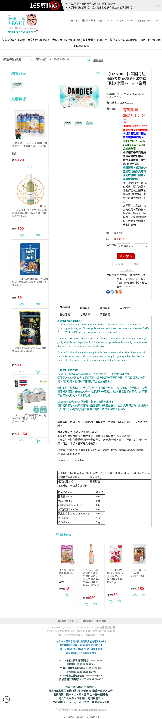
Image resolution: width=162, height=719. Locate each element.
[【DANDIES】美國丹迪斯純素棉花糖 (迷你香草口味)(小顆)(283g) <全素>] (79, 96)
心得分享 (85, 314)
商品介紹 (65, 306)
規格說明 (85, 308)
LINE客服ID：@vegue (68, 621)
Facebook (108, 20)
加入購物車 (125, 256)
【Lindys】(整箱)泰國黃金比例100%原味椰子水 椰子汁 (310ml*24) (29, 418)
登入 (77, 20)
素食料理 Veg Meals (38, 39)
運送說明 (105, 308)
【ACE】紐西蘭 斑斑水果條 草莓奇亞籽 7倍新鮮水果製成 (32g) (115, 576)
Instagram (119, 20)
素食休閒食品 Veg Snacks (66, 39)
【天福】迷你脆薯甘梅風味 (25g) (66, 573)
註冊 (71, 20)
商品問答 (125, 308)
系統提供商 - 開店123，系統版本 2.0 (81, 717)
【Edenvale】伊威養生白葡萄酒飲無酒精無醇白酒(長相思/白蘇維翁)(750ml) (29, 213)
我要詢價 (105, 314)
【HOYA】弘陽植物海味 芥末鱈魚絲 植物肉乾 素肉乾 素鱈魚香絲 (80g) (30, 282)
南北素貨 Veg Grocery (95, 39)
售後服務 (65, 314)
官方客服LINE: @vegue (147, 20)
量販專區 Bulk (81, 46)
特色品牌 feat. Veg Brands (123, 39)
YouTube (130, 20)
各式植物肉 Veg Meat (13, 39)
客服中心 (88, 621)
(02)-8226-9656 (95, 668)
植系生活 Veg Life (150, 39)
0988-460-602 (97, 660)
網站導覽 (101, 621)
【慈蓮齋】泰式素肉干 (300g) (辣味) (138, 573)
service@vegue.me (94, 676)
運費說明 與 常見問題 (92, 20)
